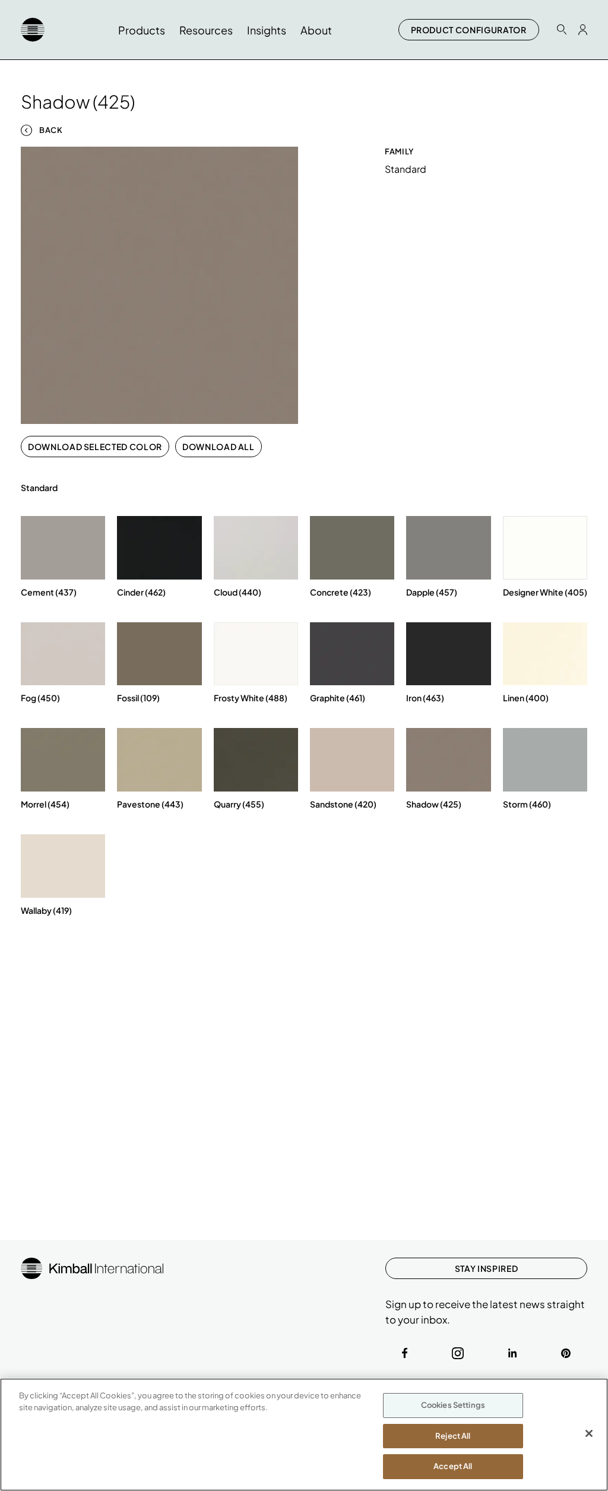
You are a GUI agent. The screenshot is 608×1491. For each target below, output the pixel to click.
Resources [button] (206, 30)
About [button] (316, 30)
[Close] (589, 1433)
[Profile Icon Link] (582, 29)
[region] (304, 1434)
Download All (218, 446)
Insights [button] (266, 30)
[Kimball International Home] (33, 30)
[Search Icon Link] (561, 29)
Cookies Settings (453, 1405)
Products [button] (141, 30)
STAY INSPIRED (486, 1268)
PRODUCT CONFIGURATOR (469, 29)
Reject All (452, 1436)
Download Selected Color (95, 446)
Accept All (452, 1466)
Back (51, 130)
